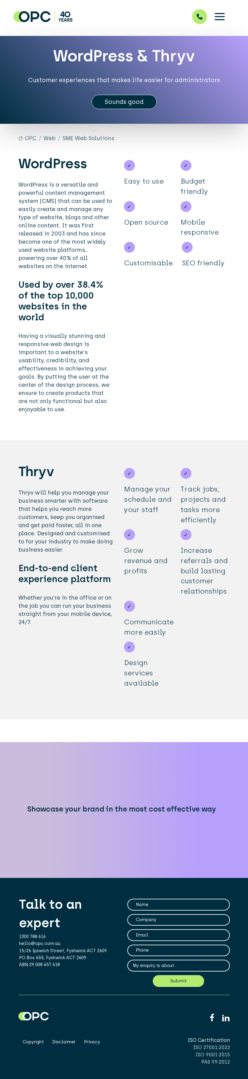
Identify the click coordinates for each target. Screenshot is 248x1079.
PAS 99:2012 (215, 1062)
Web (50, 138)
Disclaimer (64, 1042)
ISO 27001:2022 (211, 1047)
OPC (31, 138)
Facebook (212, 1018)
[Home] (103, 16)
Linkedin (226, 1018)
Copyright (33, 1042)
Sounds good (124, 101)
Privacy (92, 1042)
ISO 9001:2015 (213, 1055)
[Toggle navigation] (220, 16)
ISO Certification (209, 1040)
